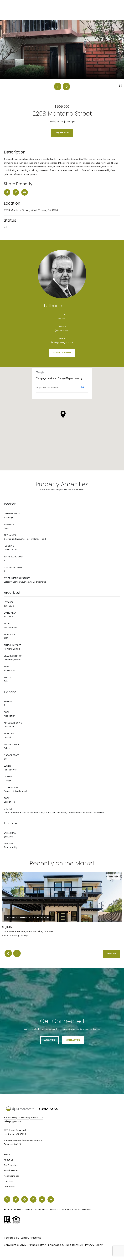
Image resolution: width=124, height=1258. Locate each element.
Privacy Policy (94, 1245)
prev (57, 86)
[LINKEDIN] (50, 1199)
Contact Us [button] (73, 1040)
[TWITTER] (7, 1199)
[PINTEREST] (24, 1199)
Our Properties (11, 1165)
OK (82, 387)
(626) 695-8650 (62, 330)
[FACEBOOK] (16, 1199)
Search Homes (11, 1170)
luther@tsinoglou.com (62, 342)
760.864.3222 (36, 1118)
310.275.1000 (23, 1118)
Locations (8, 1181)
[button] (63, 414)
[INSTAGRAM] (33, 1199)
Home (7, 1154)
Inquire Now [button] (62, 132)
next (66, 86)
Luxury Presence (31, 1238)
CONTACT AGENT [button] (62, 353)
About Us (49, 1040)
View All (111, 953)
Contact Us (9, 1187)
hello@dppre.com (12, 1121)
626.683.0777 (10, 1118)
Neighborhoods (11, 1176)
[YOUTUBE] (42, 1199)
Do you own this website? (47, 387)
